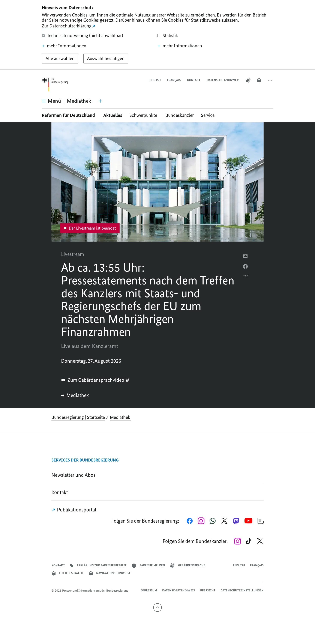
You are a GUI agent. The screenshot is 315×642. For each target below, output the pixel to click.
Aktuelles (112, 115)
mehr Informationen (66, 45)
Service (209, 115)
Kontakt (193, 80)
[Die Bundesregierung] (55, 85)
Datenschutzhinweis (223, 80)
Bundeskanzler (179, 115)
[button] (270, 80)
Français (174, 80)
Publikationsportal (76, 510)
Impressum (149, 590)
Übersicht (207, 590)
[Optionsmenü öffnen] (245, 277)
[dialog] (157, 35)
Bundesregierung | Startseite (78, 417)
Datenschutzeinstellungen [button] (242, 590)
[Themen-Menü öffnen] (100, 100)
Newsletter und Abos (74, 475)
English (155, 80)
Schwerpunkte (143, 115)
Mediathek (78, 395)
